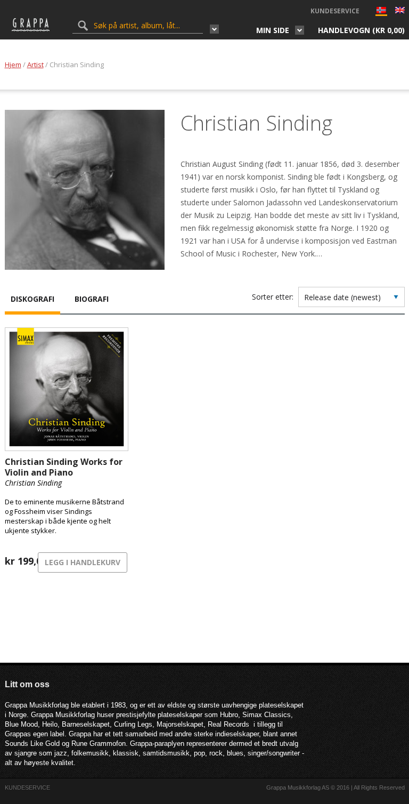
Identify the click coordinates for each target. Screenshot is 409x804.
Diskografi (32, 299)
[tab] (32, 300)
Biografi (92, 299)
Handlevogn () (361, 30)
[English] (400, 11)
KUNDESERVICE (334, 10)
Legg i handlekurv (82, 562)
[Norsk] (381, 12)
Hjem (13, 64)
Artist (35, 64)
